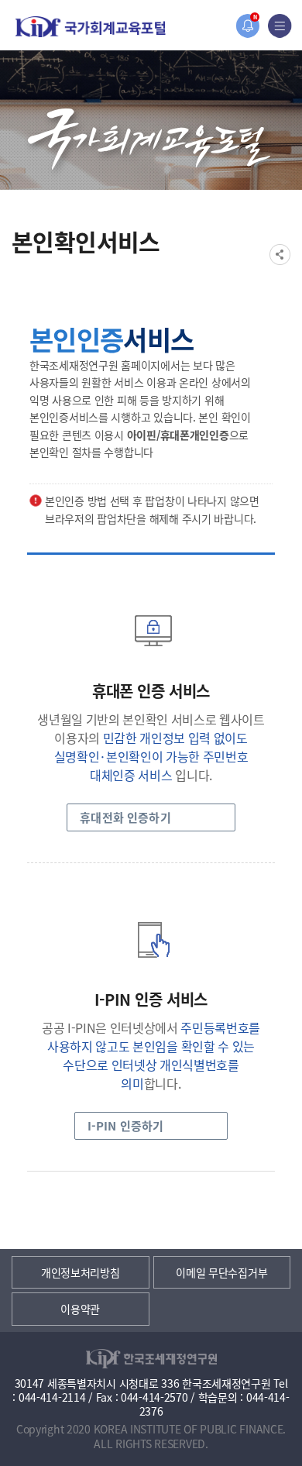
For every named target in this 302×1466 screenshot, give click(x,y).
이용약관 (80, 1308)
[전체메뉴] (280, 26)
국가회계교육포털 (90, 26)
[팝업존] (247, 26)
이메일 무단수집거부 (221, 1272)
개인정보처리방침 (80, 1272)
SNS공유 (279, 254)
